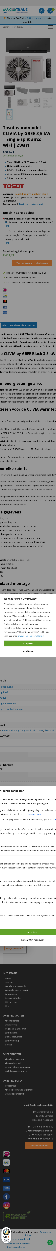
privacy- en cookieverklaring (31, 636)
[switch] (6, 1240)
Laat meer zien (34, 814)
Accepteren (28, 643)
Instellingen (28, 651)
